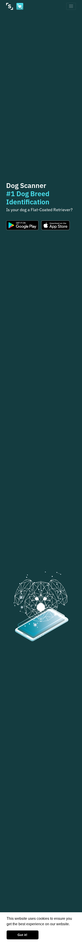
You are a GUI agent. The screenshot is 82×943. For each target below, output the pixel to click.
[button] (71, 924)
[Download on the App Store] (55, 225)
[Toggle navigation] (71, 6)
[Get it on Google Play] (22, 225)
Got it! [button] (22, 935)
